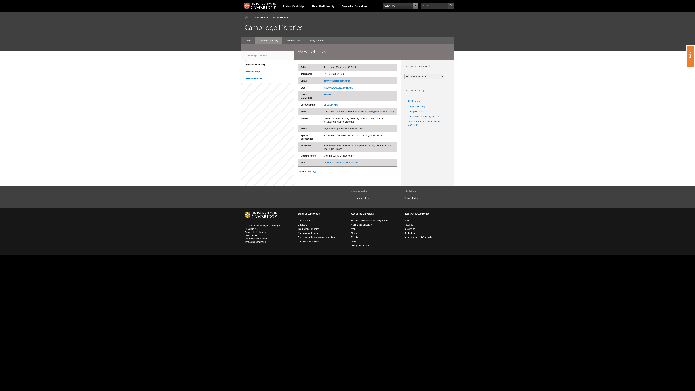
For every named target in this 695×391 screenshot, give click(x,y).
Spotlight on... (411, 233)
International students (308, 229)
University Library (416, 106)
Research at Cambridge (354, 6)
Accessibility (251, 235)
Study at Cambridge (293, 6)
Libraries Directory (260, 17)
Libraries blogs (362, 198)
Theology (311, 171)
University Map (331, 105)
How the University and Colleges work (370, 220)
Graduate (302, 225)
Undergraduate (305, 220)
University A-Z (251, 229)
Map (353, 229)
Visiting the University (361, 225)
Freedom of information (256, 238)
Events (354, 237)
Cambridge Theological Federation (341, 162)
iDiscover (328, 94)
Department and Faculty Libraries (424, 116)
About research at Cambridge (418, 237)
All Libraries (414, 101)
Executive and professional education (316, 237)
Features (408, 225)
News (354, 233)
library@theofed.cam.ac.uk (337, 81)
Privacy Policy (411, 198)
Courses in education (308, 241)
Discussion (409, 229)
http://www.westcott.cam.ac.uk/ (338, 88)
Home (246, 17)
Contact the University (255, 232)
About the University (323, 6)
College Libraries (416, 111)
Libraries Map (293, 40)
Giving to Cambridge (361, 245)
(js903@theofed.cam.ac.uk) (380, 111)
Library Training (316, 40)
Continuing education (308, 233)
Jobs (353, 241)
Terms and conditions (255, 242)
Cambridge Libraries (256, 55)
